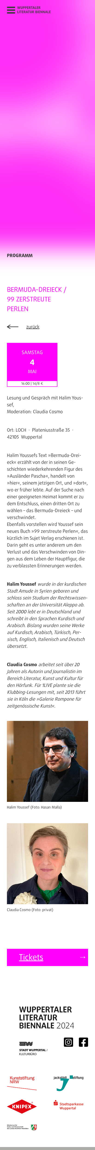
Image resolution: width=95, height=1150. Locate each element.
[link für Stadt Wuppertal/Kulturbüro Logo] (34, 1041)
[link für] (22, 1127)
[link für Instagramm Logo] (68, 1041)
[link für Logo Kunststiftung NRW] (22, 1083)
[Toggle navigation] (11, 10)
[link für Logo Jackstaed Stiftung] (68, 1083)
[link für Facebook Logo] (83, 1041)
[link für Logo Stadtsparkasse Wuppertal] (68, 1107)
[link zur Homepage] (36, 10)
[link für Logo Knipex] (22, 1106)
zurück (32, 327)
